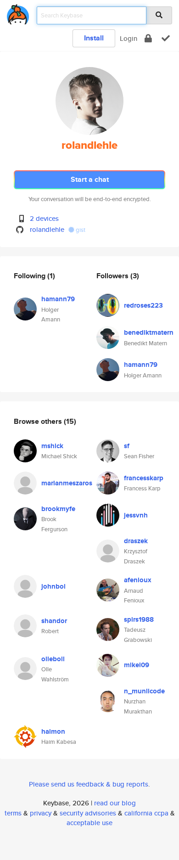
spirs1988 (139, 619)
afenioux (137, 580)
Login (128, 38)
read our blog (115, 803)
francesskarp (143, 478)
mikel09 (136, 665)
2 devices (44, 218)
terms (13, 813)
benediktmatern (148, 332)
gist (79, 229)
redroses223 (143, 305)
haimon (53, 731)
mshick (52, 446)
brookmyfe (58, 509)
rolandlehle (47, 229)
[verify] (166, 38)
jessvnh (136, 515)
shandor (54, 621)
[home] (18, 12)
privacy (40, 813)
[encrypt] (148, 38)
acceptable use (89, 822)
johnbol (53, 586)
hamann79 (58, 299)
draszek (136, 541)
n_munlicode (144, 691)
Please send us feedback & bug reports (88, 784)
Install (94, 38)
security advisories (88, 813)
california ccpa (146, 813)
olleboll (53, 659)
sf (126, 446)
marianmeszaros (66, 483)
